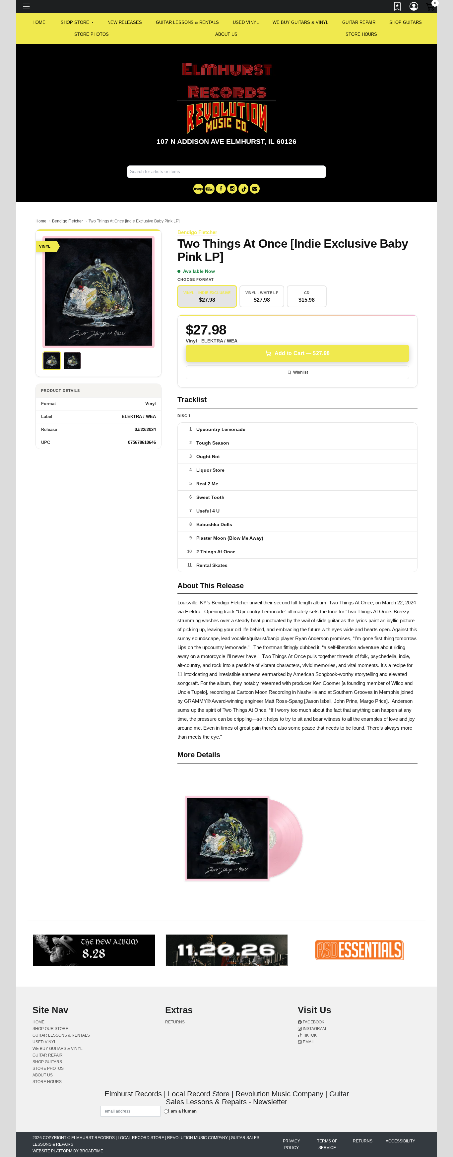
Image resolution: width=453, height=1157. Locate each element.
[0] (430, 8)
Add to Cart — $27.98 (302, 353)
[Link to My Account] (414, 7)
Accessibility (400, 1141)
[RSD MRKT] (209, 189)
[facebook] (221, 188)
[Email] (254, 188)
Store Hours (361, 34)
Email (308, 1042)
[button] (77, 23)
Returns (175, 1022)
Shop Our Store (50, 1028)
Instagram (314, 1028)
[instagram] (232, 188)
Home (40, 221)
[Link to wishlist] (397, 7)
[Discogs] (198, 189)
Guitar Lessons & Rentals (187, 22)
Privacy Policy (291, 1144)
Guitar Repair (358, 22)
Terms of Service (327, 1144)
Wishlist (300, 372)
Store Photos (91, 34)
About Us (226, 34)
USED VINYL (246, 22)
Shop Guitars (405, 22)
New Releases (124, 22)
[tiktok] (243, 189)
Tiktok (309, 1035)
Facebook (313, 1022)
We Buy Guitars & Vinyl (300, 22)
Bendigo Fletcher (67, 221)
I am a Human (182, 1111)
